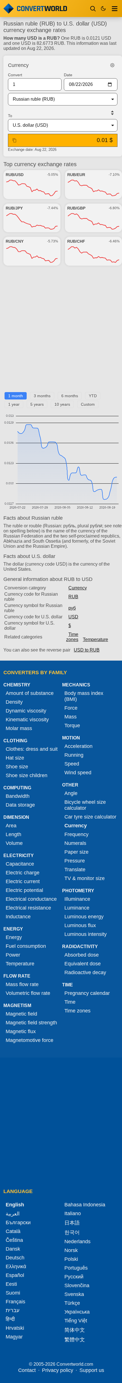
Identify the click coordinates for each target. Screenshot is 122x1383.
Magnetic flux (21, 1031)
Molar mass (19, 728)
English (15, 1205)
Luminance (76, 908)
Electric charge (22, 873)
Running (73, 755)
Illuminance (77, 899)
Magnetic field (21, 1014)
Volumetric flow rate (28, 993)
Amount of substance (30, 693)
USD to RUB (87, 650)
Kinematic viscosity (27, 719)
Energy (14, 937)
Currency (77, 587)
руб (72, 608)
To (10, 115)
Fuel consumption (26, 946)
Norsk (71, 1250)
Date (68, 75)
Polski (71, 1259)
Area (11, 825)
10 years (62, 404)
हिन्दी (10, 1319)
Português (76, 1268)
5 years (37, 404)
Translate (74, 869)
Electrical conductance (31, 899)
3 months (42, 396)
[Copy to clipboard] (14, 140)
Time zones (72, 637)
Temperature (95, 639)
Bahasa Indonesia (84, 1205)
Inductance (18, 916)
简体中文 (74, 1330)
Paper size (76, 852)
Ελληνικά (16, 1266)
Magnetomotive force (29, 1040)
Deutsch (15, 1258)
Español (15, 1275)
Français (15, 1301)
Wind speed (77, 772)
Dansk (13, 1249)
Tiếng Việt (75, 1320)
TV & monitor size (84, 878)
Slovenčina (76, 1285)
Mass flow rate (22, 984)
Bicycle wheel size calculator (85, 805)
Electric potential (24, 890)
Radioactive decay (85, 972)
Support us (91, 1370)
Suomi (13, 1293)
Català (13, 1231)
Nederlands (77, 1241)
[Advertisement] (61, 331)
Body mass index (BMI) (83, 696)
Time (69, 1002)
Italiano (72, 1213)
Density (14, 702)
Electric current (23, 881)
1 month (15, 396)
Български (18, 1222)
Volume (14, 843)
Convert (15, 75)
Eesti (11, 1284)
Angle (70, 793)
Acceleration (78, 746)
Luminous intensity (85, 934)
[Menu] (115, 8)
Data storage (20, 805)
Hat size (15, 758)
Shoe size (17, 766)
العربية (13, 1214)
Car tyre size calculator (90, 817)
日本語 (72, 1223)
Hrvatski (15, 1328)
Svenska (74, 1294)
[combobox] (58, 99)
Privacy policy (57, 1370)
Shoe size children (26, 775)
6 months (69, 396)
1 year (14, 404)
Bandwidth (18, 796)
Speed (71, 764)
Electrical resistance (28, 908)
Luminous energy (84, 916)
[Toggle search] (93, 8)
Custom (88, 404)
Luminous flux (80, 925)
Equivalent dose (82, 964)
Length (13, 834)
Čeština (14, 1240)
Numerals (75, 843)
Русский (73, 1277)
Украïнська (77, 1312)
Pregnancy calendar (87, 993)
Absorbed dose (81, 955)
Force (70, 708)
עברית (12, 1310)
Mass (70, 717)
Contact (27, 1370)
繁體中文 (74, 1339)
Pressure (74, 861)
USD (73, 616)
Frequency (76, 834)
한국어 (72, 1232)
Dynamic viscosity (26, 711)
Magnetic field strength (31, 1022)
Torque (72, 725)
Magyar (14, 1337)
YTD (93, 396)
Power (13, 955)
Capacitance (20, 864)
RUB (73, 596)
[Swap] (112, 113)
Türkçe (72, 1303)
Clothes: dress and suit (32, 749)
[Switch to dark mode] (103, 8)
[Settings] (112, 65)
